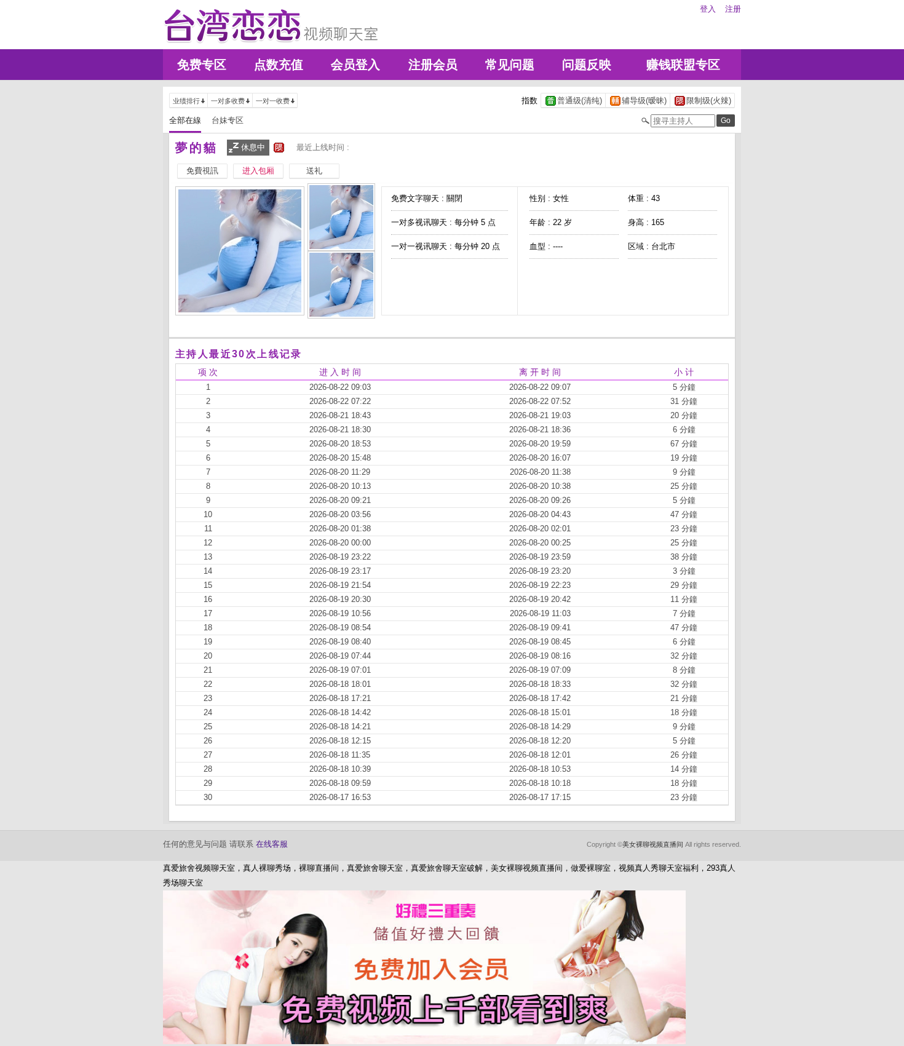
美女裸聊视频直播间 (652, 844)
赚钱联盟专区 (683, 64)
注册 (733, 9)
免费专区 (201, 64)
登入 (708, 9)
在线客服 (272, 844)
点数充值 (278, 64)
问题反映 (586, 64)
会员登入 (355, 64)
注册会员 (433, 64)
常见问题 (509, 64)
